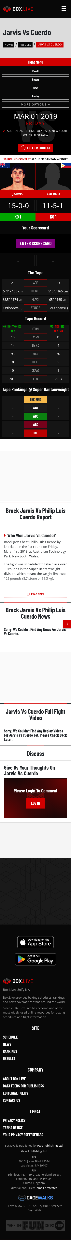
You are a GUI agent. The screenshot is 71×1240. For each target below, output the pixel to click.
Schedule (10, 1037)
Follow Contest (38, 148)
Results (25, 44)
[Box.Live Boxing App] (35, 942)
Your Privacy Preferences (23, 1134)
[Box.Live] (18, 9)
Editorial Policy (15, 1093)
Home (9, 44)
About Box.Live (14, 1078)
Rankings (10, 1051)
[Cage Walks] (35, 1198)
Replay (35, 96)
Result (35, 71)
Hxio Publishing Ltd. (50, 1145)
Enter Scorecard (35, 243)
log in (35, 803)
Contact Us (11, 1100)
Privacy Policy (14, 1120)
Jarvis (18, 194)
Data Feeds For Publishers (23, 1085)
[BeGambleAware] (35, 1225)
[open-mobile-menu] (64, 9)
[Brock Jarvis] (17, 176)
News (35, 88)
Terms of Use (13, 1127)
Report (35, 79)
